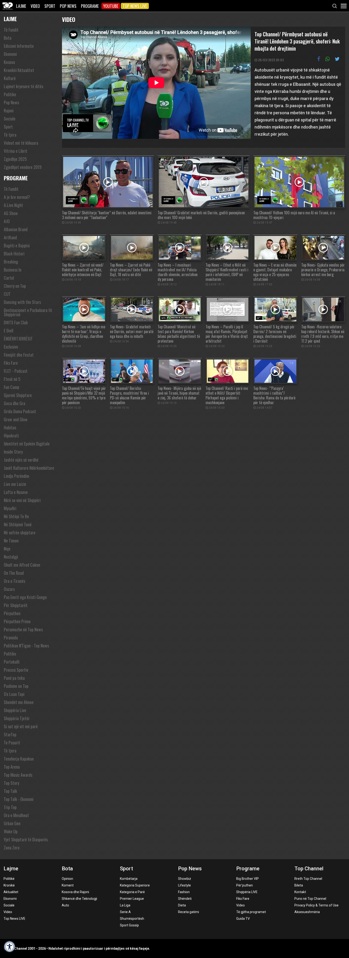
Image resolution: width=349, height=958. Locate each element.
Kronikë (9, 885)
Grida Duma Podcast (20, 411)
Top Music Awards (18, 775)
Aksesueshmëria (307, 912)
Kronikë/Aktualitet (19, 70)
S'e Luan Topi (14, 694)
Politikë (9, 879)
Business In (12, 270)
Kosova (9, 62)
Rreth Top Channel (308, 879)
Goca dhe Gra (14, 403)
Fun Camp (11, 387)
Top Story (11, 783)
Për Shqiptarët (16, 605)
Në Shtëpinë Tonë (18, 524)
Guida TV (243, 918)
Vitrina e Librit (15, 151)
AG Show (11, 213)
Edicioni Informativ (19, 46)
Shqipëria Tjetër (17, 718)
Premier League (132, 899)
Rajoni (9, 110)
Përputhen (12, 613)
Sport (49, 6)
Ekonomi (10, 54)
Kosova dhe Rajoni (75, 892)
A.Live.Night (13, 205)
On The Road (14, 573)
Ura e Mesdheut (16, 815)
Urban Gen (12, 823)
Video (35, 6)
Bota (7, 38)
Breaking (11, 262)
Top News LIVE (135, 6)
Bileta (298, 885)
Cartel (9, 278)
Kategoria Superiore (135, 885)
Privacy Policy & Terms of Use (316, 905)
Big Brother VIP (247, 879)
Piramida (11, 637)
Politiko (10, 654)
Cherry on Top (15, 286)
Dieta (182, 905)
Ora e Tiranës (14, 581)
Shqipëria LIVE (247, 892)
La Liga (125, 905)
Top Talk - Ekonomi (18, 799)
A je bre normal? (17, 197)
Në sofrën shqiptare (19, 532)
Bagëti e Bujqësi (17, 245)
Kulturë (10, 78)
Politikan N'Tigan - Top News (26, 645)
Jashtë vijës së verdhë (21, 460)
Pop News (68, 6)
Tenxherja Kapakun (19, 759)
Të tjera (10, 135)
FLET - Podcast (16, 371)
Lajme (21, 6)
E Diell (8, 330)
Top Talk (10, 791)
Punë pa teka (14, 678)
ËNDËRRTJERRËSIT (18, 338)
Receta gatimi (188, 912)
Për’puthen (244, 885)
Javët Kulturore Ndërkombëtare (29, 468)
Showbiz (184, 879)
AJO (7, 221)
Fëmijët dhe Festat (19, 355)
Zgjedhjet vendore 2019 (23, 167)
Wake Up (11, 831)
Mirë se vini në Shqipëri (22, 500)
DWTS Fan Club (16, 322)
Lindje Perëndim (16, 476)
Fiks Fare (11, 363)
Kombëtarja (128, 879)
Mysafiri (10, 508)
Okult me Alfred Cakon (22, 565)
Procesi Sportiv (16, 670)
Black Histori (14, 253)
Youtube (110, 6)
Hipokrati (11, 435)
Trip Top (10, 807)
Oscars (9, 589)
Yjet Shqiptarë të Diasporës (26, 839)
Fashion (184, 892)
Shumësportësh (132, 918)
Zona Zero (11, 847)
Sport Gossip (129, 925)
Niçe (7, 549)
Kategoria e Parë (132, 892)
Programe (90, 6)
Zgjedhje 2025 (15, 159)
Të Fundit (11, 30)
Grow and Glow (16, 419)
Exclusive (11, 347)
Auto (65, 905)
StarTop (10, 734)
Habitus (10, 427)
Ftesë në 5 (12, 379)
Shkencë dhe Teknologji (79, 899)
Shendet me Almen (18, 702)
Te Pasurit (12, 742)
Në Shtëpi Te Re (16, 516)
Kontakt (300, 892)
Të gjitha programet (251, 912)
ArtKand (10, 237)
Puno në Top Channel (310, 899)
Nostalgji (11, 557)
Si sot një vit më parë (21, 726)
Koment (68, 885)
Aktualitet (11, 892)
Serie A (125, 912)
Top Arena (12, 767)
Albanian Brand (16, 229)
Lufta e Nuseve (16, 492)
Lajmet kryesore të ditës (23, 86)
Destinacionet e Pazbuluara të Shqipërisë (28, 312)
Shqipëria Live (15, 710)
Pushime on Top (16, 686)
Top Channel (308, 869)
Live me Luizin (15, 484)
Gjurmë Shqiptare (18, 395)
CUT (7, 294)
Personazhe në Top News (23, 629)
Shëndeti (185, 899)
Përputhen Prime (17, 621)
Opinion (67, 879)
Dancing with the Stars (22, 302)
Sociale (9, 118)
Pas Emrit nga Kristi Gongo (25, 597)
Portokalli (11, 662)
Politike (10, 94)
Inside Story (13, 452)
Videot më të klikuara (21, 143)
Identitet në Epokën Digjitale (27, 444)
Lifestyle (184, 885)
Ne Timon (11, 540)
